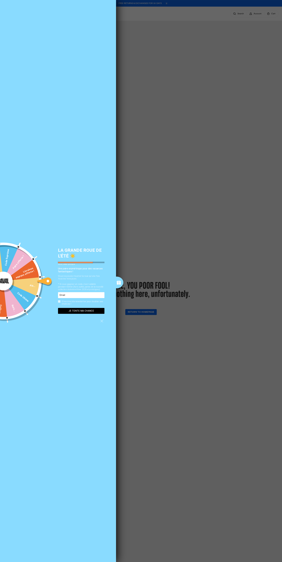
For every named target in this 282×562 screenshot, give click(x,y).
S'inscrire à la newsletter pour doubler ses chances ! (82, 302)
